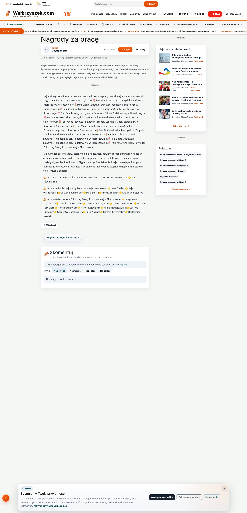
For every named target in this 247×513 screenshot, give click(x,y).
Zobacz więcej (181, 126)
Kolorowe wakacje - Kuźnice (173, 171)
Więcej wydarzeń (181, 189)
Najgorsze (105, 271)
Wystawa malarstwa (169, 176)
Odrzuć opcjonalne (189, 497)
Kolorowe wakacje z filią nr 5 (173, 182)
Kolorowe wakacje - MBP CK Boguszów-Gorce (180, 154)
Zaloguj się (121, 264)
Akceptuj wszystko (162, 497)
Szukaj (151, 4)
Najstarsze (75, 271)
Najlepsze (90, 271)
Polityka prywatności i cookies (50, 505)
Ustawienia (211, 497)
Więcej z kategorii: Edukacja (62, 237)
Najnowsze (59, 271)
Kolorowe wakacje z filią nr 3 (173, 160)
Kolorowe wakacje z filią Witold (174, 165)
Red (52, 58)
